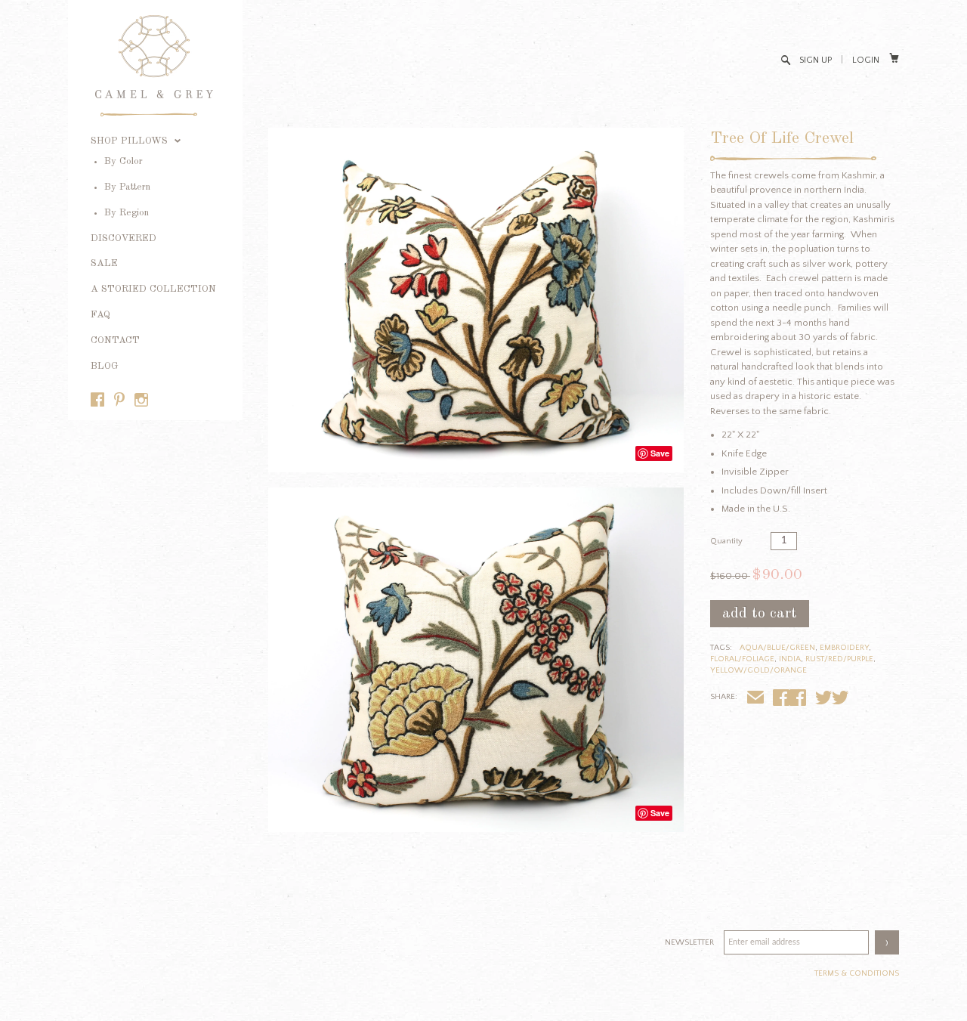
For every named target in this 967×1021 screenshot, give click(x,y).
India (790, 659)
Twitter (840, 699)
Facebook (797, 699)
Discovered (123, 238)
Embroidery (844, 647)
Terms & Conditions (856, 973)
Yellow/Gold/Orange (758, 670)
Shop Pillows (131, 141)
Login (865, 60)
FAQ (100, 315)
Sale (104, 263)
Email (755, 699)
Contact (115, 340)
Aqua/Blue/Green (777, 647)
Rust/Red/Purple (839, 659)
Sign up (815, 60)
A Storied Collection (153, 289)
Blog (105, 366)
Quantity (726, 541)
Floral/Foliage (742, 659)
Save (659, 453)
